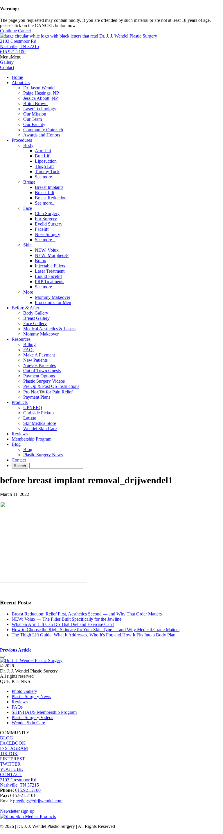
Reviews (20, 433)
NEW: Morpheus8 (52, 255)
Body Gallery (35, 312)
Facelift (41, 229)
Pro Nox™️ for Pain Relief (48, 391)
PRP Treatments (49, 281)
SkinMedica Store (39, 423)
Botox (40, 260)
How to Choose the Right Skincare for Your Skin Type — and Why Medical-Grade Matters (95, 629)
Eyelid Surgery (48, 223)
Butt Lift (43, 155)
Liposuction (46, 161)
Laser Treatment (49, 271)
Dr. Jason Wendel (39, 87)
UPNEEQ (32, 407)
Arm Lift (43, 150)
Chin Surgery (47, 213)
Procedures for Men (53, 302)
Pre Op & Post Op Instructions (51, 386)
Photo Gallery (24, 691)
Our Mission (34, 113)
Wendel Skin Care (40, 428)
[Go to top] (2, 657)
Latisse (29, 418)
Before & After (25, 307)
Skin (27, 244)
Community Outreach (43, 129)
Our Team (32, 119)
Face (27, 208)
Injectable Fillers (50, 265)
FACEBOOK (13, 743)
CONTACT (11, 774)
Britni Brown (35, 103)
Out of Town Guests (42, 370)
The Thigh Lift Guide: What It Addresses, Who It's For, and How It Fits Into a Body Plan (93, 634)
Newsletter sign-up (17, 811)
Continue (8, 30)
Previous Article (15, 649)
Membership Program (31, 438)
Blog (16, 444)
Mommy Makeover (52, 297)
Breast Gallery (36, 318)
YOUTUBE (11, 769)
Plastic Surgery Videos (44, 381)
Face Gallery (35, 323)
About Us (21, 82)
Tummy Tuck (47, 171)
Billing (29, 344)
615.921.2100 (13, 51)
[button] (10, 56)
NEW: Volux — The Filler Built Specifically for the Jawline (66, 619)
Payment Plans (36, 397)
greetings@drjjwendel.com (37, 800)
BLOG (6, 737)
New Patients (35, 360)
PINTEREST (12, 758)
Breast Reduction (50, 197)
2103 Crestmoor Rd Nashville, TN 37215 (19, 44)
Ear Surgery (46, 218)
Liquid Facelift (48, 276)
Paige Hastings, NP (41, 93)
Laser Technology (39, 108)
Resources (21, 339)
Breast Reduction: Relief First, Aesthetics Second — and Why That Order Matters (87, 613)
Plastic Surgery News (43, 454)
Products (20, 402)
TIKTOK (9, 753)
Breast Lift (44, 192)
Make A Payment (39, 354)
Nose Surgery (47, 234)
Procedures (22, 140)
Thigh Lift (44, 166)
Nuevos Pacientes (39, 365)
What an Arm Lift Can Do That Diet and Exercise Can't (63, 624)
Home (17, 77)
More (28, 292)
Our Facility (34, 124)
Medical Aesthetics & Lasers (49, 328)
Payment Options (39, 375)
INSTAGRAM (14, 748)
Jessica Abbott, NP (40, 98)
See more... (45, 176)
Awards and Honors (41, 134)
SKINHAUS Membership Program (44, 712)
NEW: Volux (47, 250)
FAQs (28, 349)
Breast (29, 182)
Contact (19, 459)
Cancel (24, 30)
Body (28, 145)
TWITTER (10, 764)
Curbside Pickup (38, 412)
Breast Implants (49, 187)
